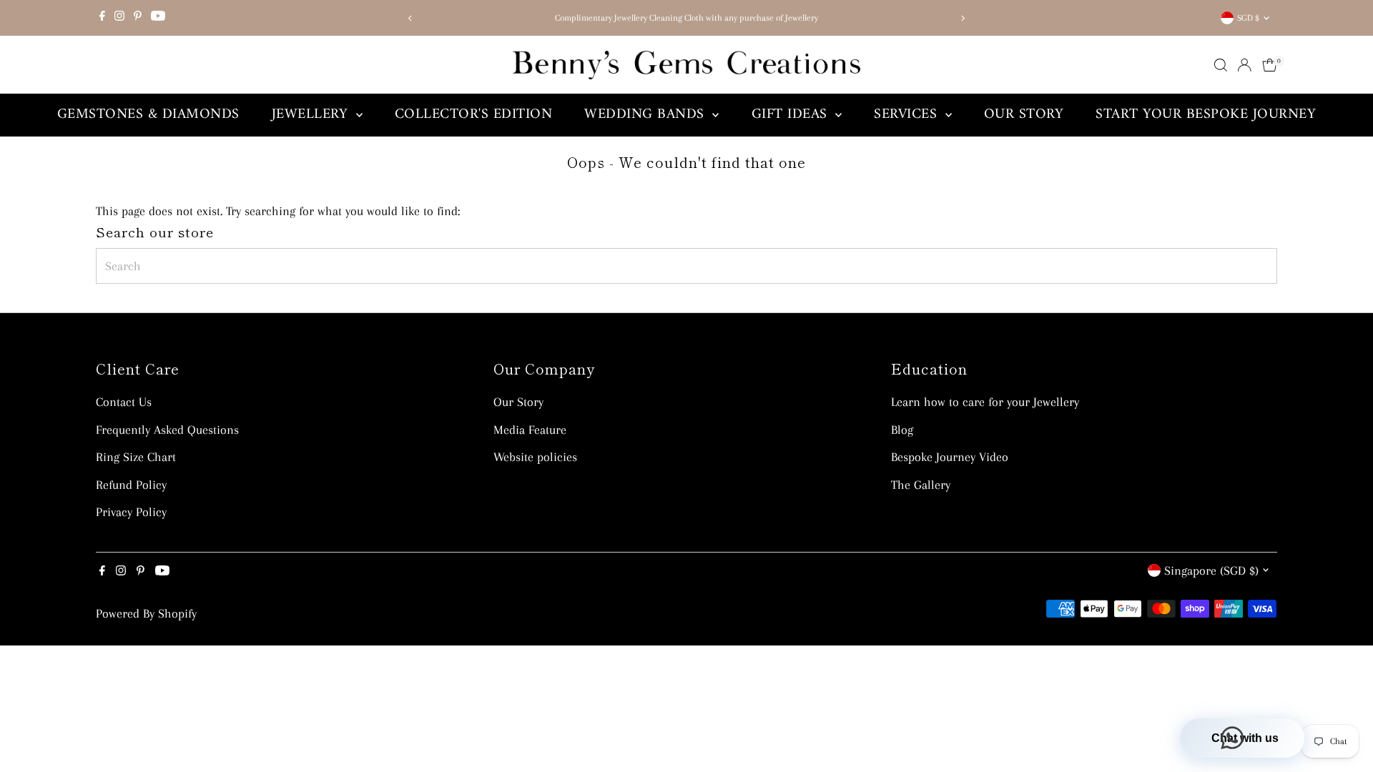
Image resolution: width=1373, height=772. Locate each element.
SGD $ (1248, 18)
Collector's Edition (474, 114)
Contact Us (124, 402)
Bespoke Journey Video (949, 457)
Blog (902, 429)
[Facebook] (102, 18)
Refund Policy (131, 484)
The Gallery (920, 484)
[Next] (963, 18)
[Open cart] (1269, 65)
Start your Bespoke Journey (1206, 114)
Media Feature (529, 429)
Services (908, 114)
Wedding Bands (646, 114)
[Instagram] (119, 18)
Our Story (1024, 114)
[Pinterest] (137, 18)
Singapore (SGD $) (1211, 570)
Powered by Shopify (146, 613)
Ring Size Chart (136, 457)
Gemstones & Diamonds (148, 114)
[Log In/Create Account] (1244, 65)
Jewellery (312, 114)
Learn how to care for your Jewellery (985, 402)
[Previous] (410, 18)
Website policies (535, 457)
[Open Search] (1220, 65)
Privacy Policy (131, 512)
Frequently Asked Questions (167, 429)
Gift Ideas (792, 114)
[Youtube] (158, 18)
